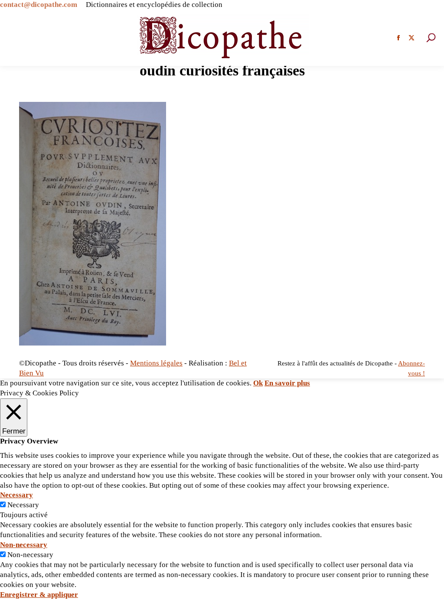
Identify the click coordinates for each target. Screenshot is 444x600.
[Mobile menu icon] (15, 37)
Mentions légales (156, 363)
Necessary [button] (16, 495)
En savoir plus (287, 383)
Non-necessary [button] (23, 545)
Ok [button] (258, 383)
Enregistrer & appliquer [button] (39, 594)
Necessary (23, 505)
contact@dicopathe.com (38, 4)
